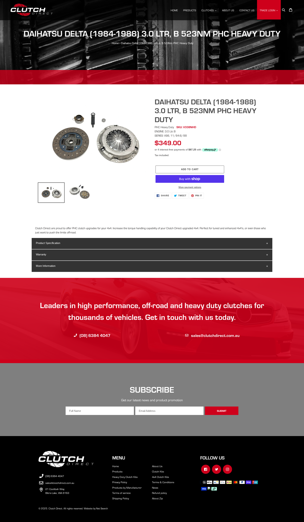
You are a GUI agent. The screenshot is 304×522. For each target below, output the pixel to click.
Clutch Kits (158, 471)
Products (117, 471)
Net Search (102, 508)
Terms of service (121, 493)
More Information (45, 265)
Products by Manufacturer (127, 487)
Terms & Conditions (163, 482)
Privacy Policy (119, 482)
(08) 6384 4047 (95, 335)
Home (115, 43)
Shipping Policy (120, 498)
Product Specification (48, 242)
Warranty (41, 254)
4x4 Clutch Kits (160, 477)
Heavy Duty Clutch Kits (125, 477)
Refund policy (159, 493)
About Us (157, 466)
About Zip (157, 498)
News (155, 487)
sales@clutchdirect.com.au (215, 335)
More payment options (190, 187)
